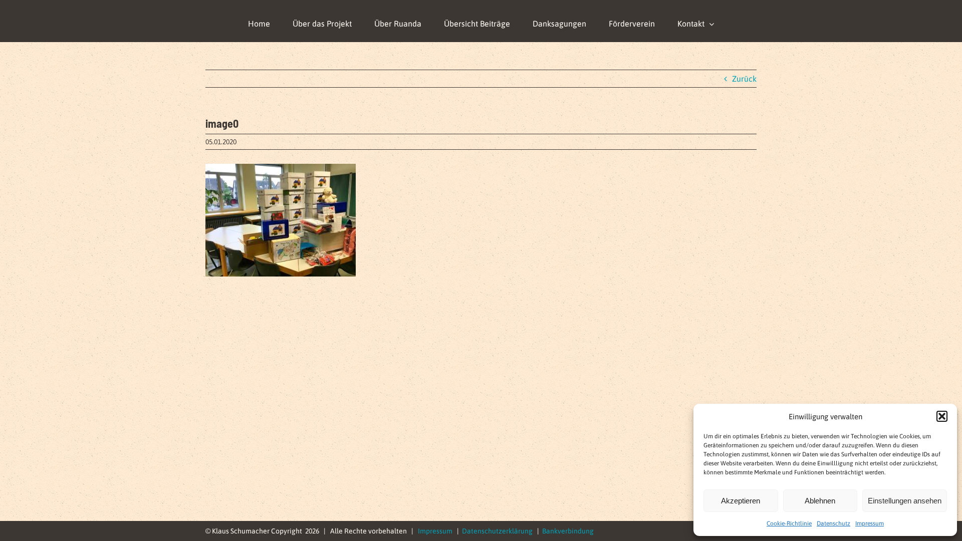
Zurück (744, 78)
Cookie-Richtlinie (789, 523)
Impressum (869, 523)
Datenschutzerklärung (497, 531)
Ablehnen (820, 500)
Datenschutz (833, 523)
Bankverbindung (568, 531)
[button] (942, 416)
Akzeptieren (740, 500)
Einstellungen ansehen (904, 500)
